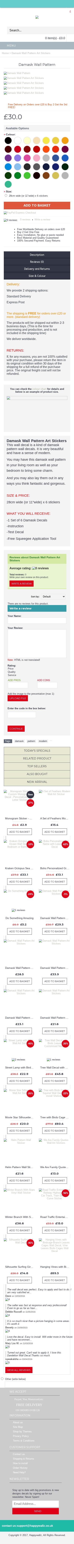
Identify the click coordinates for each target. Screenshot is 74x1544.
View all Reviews (19, 1370)
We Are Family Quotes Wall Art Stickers (55, 1167)
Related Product (37, 758)
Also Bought (37, 774)
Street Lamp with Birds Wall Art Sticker (20, 1067)
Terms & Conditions (24, 1440)
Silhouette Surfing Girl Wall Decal (20, 1266)
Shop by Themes (22, 1431)
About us (18, 1422)
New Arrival (37, 782)
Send (37, 1511)
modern (43, 741)
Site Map (18, 1427)
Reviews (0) (37, 262)
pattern (31, 741)
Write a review (42, 219)
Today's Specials (37, 750)
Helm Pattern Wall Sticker (20, 1167)
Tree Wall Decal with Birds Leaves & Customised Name (55, 1067)
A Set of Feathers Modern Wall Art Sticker (55, 818)
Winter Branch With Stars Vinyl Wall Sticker (20, 1216)
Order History (20, 1467)
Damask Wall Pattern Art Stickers (55, 918)
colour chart (39, 389)
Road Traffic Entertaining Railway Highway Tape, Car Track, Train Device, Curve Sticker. (55, 1216)
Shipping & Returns (23, 1458)
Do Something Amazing (20, 918)
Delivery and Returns (37, 269)
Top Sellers (37, 766)
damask (19, 741)
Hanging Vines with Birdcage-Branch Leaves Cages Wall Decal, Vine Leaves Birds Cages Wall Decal (55, 1266)
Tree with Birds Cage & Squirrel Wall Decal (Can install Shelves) (55, 1117)
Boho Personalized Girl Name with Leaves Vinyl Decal (55, 868)
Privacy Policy (21, 1436)
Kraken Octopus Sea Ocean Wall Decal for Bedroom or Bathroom (20, 868)
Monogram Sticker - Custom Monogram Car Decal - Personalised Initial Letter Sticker (20, 818)
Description (37, 255)
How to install (20, 1463)
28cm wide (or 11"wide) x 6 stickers (28, 195)
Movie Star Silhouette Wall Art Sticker (20, 1117)
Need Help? (19, 1472)
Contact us (19, 1454)
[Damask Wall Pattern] (25, 77)
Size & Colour (37, 276)
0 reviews (25, 219)
